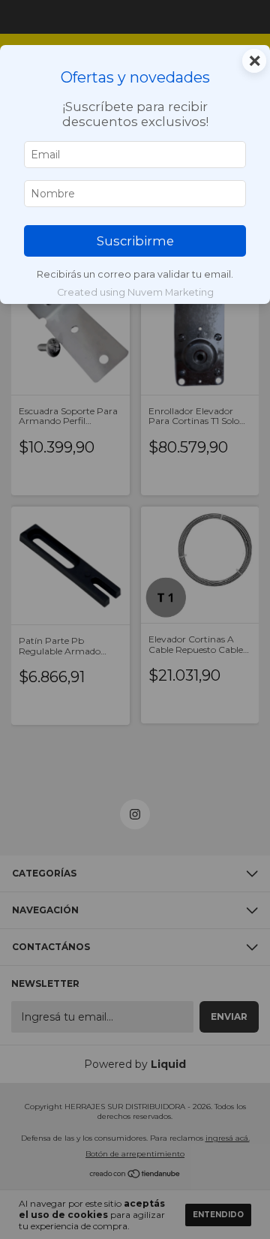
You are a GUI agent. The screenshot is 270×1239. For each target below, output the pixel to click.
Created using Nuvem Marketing (135, 292)
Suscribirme (135, 240)
